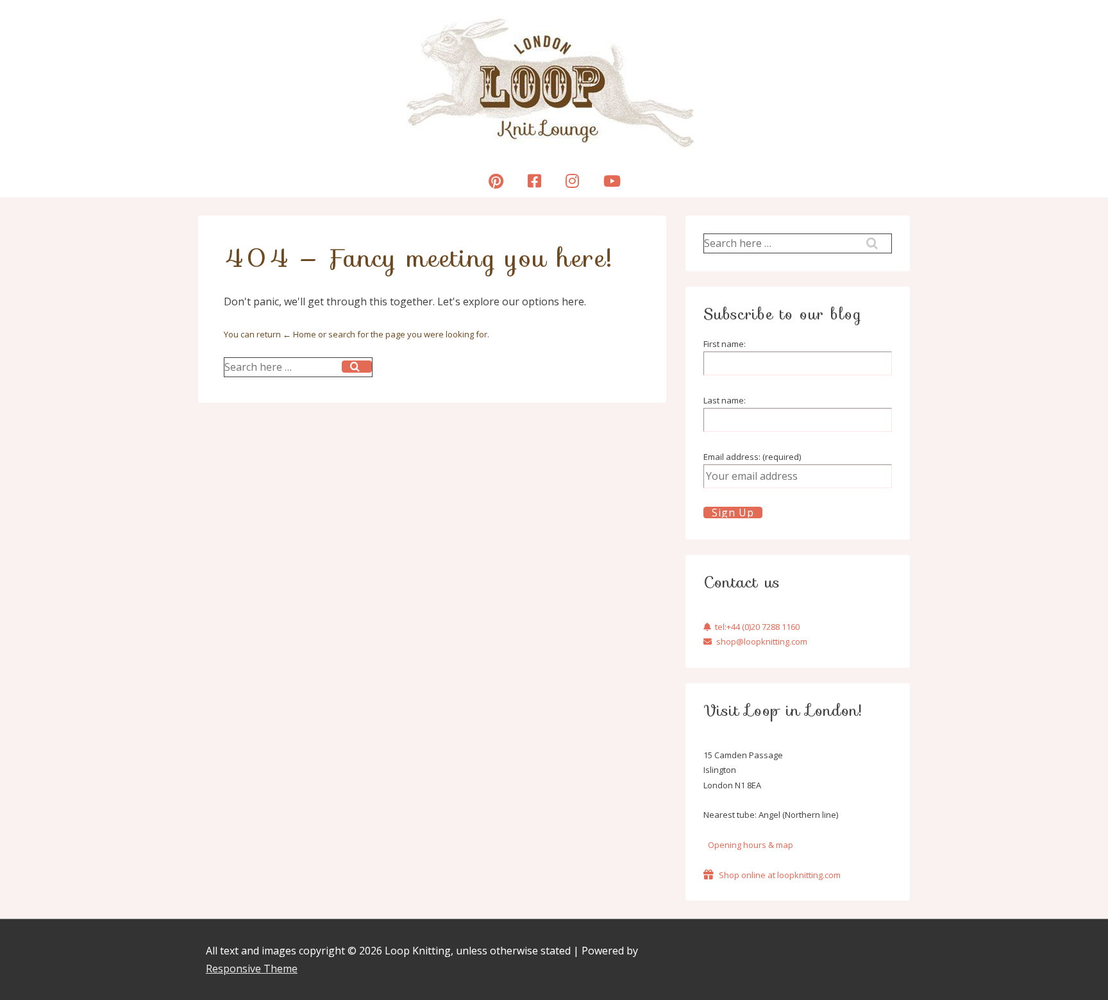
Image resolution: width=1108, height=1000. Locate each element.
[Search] (357, 366)
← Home (299, 334)
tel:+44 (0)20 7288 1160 (757, 626)
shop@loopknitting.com (761, 641)
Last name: (724, 400)
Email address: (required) (752, 456)
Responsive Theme (252, 969)
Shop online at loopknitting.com (780, 875)
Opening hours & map (750, 845)
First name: (724, 344)
